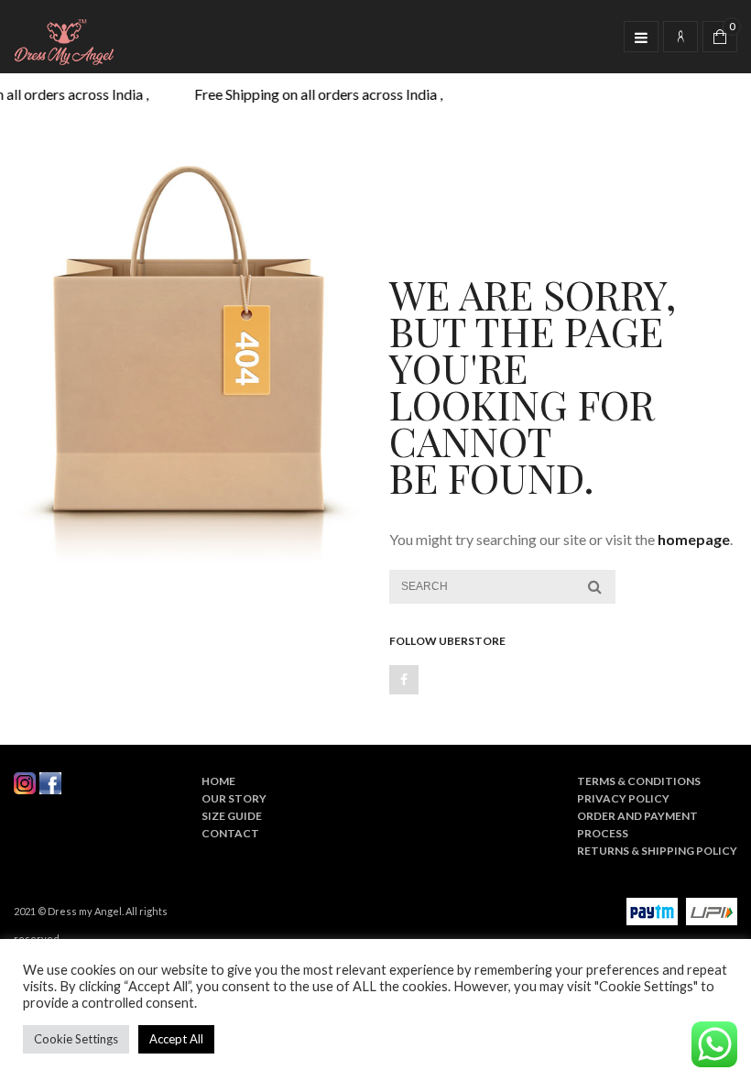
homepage (694, 539)
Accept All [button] (176, 1039)
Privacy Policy (623, 798)
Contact (230, 833)
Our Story (234, 798)
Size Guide (231, 816)
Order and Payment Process (637, 824)
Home (218, 781)
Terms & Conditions (639, 781)
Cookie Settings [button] (76, 1039)
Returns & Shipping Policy (657, 850)
